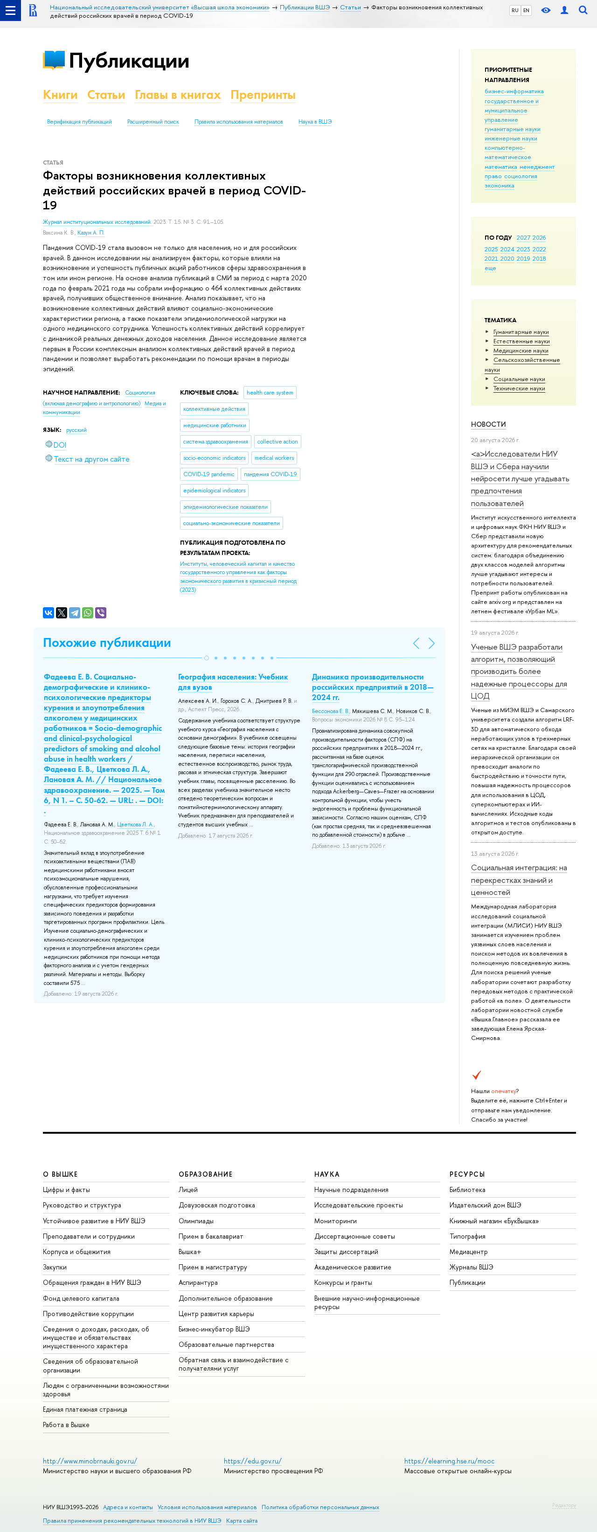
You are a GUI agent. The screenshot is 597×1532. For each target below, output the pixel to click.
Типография (468, 1236)
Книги (60, 94)
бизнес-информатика (514, 91)
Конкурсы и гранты (343, 1282)
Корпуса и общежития (77, 1251)
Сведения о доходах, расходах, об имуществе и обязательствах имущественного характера (96, 1337)
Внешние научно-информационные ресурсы (367, 1302)
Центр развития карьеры (216, 1313)
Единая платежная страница (85, 1409)
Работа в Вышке (66, 1424)
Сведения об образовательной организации (90, 1365)
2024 (507, 249)
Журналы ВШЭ (471, 1266)
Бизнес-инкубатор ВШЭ (214, 1328)
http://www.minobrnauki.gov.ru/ (90, 1460)
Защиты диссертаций (346, 1251)
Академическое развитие (352, 1266)
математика (501, 166)
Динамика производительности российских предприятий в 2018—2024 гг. (373, 687)
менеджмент (537, 166)
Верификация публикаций (79, 121)
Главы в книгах (178, 94)
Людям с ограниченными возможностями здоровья (106, 1389)
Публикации (129, 60)
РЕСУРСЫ (467, 1174)
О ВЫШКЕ (60, 1174)
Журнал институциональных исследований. (98, 222)
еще (490, 267)
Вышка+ (190, 1251)
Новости (488, 424)
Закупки (55, 1266)
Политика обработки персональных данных (320, 1507)
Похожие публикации (107, 642)
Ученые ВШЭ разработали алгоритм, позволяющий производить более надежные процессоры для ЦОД (519, 671)
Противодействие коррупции (88, 1313)
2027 (523, 237)
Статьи (106, 94)
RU (515, 10)
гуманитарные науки (513, 129)
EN (526, 10)
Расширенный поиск (153, 121)
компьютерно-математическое (508, 152)
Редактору (564, 1505)
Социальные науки (519, 378)
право (493, 176)
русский (76, 430)
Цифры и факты (66, 1189)
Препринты (263, 94)
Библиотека (468, 1189)
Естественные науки (521, 341)
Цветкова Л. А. (135, 824)
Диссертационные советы (354, 1236)
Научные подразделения (351, 1189)
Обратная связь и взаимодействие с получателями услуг (233, 1364)
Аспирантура (198, 1282)
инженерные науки (511, 138)
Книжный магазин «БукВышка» (494, 1220)
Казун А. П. (91, 232)
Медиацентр (469, 1251)
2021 (491, 258)
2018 (539, 258)
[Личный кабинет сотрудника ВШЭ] (564, 10)
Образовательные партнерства (226, 1344)
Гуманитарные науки (521, 331)
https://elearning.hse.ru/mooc (449, 1460)
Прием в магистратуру (213, 1266)
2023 (523, 249)
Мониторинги (335, 1220)
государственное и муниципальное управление (512, 110)
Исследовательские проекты (358, 1204)
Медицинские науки (520, 350)
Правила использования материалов (238, 121)
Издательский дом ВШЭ (485, 1204)
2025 (491, 249)
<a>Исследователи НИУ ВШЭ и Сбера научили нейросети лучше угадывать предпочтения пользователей (520, 478)
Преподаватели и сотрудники (89, 1236)
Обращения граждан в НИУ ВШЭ (92, 1282)
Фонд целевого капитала (81, 1298)
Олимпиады (196, 1220)
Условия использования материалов (207, 1507)
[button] (206, 658)
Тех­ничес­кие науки (519, 388)
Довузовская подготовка (217, 1204)
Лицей (188, 1189)
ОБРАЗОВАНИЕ (206, 1174)
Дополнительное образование (226, 1298)
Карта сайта (241, 1521)
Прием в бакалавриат (211, 1236)
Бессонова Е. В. (330, 711)
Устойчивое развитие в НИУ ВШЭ (94, 1220)
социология (520, 176)
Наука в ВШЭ (315, 121)
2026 (539, 237)
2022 (539, 249)
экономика (499, 185)
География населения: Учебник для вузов (233, 682)
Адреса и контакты (128, 1507)
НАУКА (327, 1174)
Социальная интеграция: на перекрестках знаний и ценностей (519, 879)
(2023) (238, 577)
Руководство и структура (82, 1204)
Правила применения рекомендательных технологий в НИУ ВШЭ (132, 1521)
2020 (507, 258)
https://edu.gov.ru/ (253, 1460)
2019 (523, 258)
